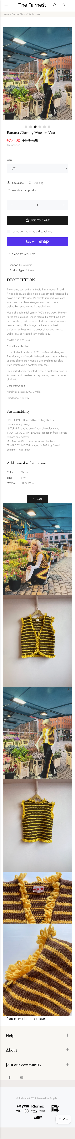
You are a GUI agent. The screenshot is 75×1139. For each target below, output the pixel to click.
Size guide (18, 183)
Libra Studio (25, 265)
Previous (6, 73)
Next (68, 73)
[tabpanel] (37, 73)
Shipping (38, 183)
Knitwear (30, 270)
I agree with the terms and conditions (32, 231)
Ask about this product (24, 190)
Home (6, 14)
